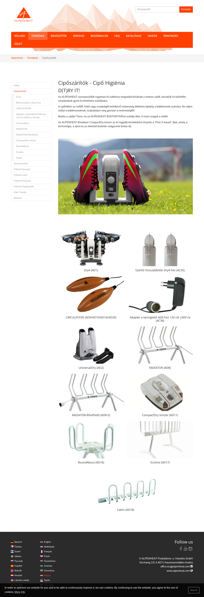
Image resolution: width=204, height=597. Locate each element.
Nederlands (49, 547)
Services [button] (78, 36)
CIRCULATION (23, 108)
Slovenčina (49, 570)
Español (18, 566)
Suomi (17, 551)
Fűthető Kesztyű (22, 169)
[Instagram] (190, 548)
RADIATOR (21, 129)
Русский (18, 561)
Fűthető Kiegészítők (24, 186)
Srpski (47, 580)
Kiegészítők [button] (59, 36)
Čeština (18, 547)
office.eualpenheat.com (175, 566)
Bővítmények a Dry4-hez (28, 103)
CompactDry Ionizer (26, 140)
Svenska (48, 566)
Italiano (18, 556)
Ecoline (19, 152)
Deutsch (18, 542)
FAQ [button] (117, 36)
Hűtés (17, 85)
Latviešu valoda (22, 580)
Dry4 (18, 97)
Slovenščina (49, 561)
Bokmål (18, 570)
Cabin (19, 158)
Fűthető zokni (20, 175)
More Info (20, 592)
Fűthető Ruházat (22, 181)
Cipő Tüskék (20, 192)
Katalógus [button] (133, 36)
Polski (47, 556)
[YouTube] (185, 548)
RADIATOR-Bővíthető (27, 135)
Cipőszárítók (20, 91)
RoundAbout (22, 146)
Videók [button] (152, 36)
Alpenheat (17, 58)
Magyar (47, 575)
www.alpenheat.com (178, 570)
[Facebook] (180, 548)
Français (48, 551)
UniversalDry (22, 123)
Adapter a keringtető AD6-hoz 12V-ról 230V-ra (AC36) (31, 116)
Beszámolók (99, 36)
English (47, 542)
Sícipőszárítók (21, 163)
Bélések (18, 198)
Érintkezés (171, 36)
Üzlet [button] (18, 44)
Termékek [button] (37, 36)
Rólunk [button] (19, 36)
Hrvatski (18, 575)
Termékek (32, 58)
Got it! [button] (193, 590)
